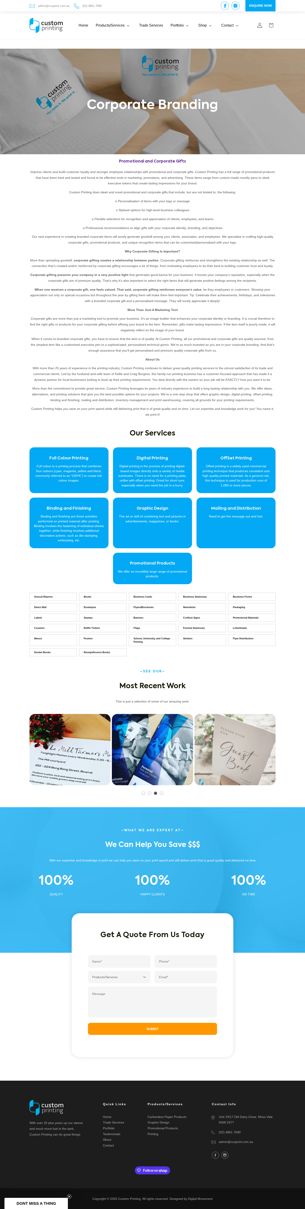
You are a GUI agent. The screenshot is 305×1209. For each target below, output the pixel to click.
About (107, 1139)
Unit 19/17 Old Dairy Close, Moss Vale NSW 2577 (246, 1119)
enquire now (260, 5)
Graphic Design (158, 1122)
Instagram (224, 1155)
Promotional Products (163, 1128)
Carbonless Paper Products (167, 1117)
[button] (114, 25)
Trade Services (113, 1122)
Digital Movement (200, 1199)
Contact (108, 1145)
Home (107, 1117)
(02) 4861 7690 (92, 6)
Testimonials (111, 1134)
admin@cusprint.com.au (53, 6)
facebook (215, 1155)
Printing (153, 1134)
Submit (152, 1029)
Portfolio (109, 1128)
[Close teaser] (69, 1196)
